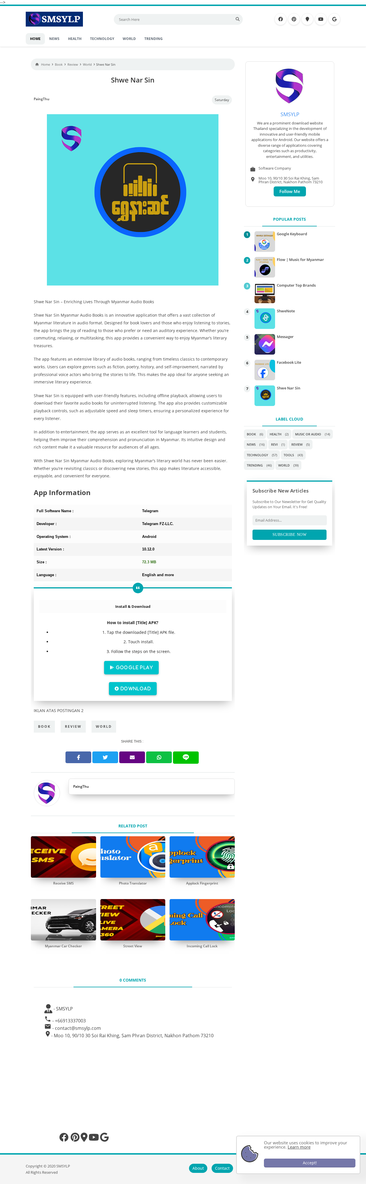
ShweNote (286, 310)
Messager (285, 336)
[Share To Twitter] (105, 757)
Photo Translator (133, 883)
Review (73, 726)
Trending (255, 465)
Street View (132, 946)
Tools (289, 455)
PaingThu (81, 786)
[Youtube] (321, 19)
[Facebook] (280, 19)
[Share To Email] (132, 757)
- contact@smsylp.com (76, 1028)
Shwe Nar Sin (288, 388)
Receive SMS (63, 883)
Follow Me (289, 191)
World (104, 726)
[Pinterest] (294, 19)
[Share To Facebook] (78, 757)
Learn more (299, 1147)
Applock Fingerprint (202, 883)
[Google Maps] (307, 19)
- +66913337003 (69, 1021)
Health (275, 434)
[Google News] (334, 19)
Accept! (310, 1162)
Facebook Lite (289, 362)
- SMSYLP (62, 1009)
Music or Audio (308, 434)
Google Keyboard (292, 233)
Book (44, 726)
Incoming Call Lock (202, 946)
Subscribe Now (289, 534)
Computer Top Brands (296, 285)
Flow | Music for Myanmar (300, 259)
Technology (257, 455)
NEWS (251, 444)
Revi (274, 444)
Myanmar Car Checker (63, 946)
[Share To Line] (186, 757)
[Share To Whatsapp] (159, 757)
